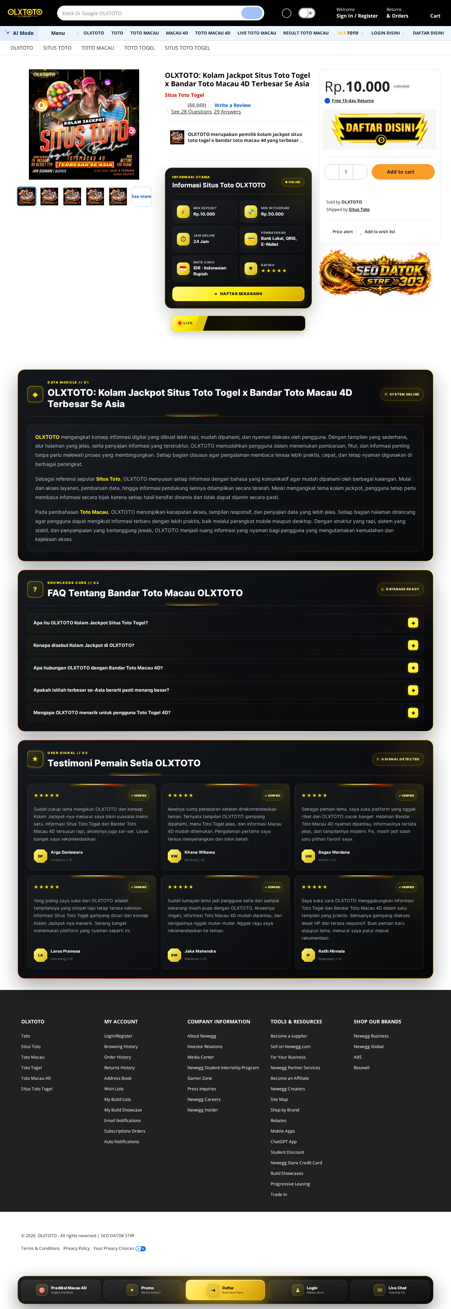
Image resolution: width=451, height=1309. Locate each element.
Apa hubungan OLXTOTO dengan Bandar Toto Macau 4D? (98, 668)
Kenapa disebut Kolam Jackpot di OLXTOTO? (83, 645)
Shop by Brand (285, 1110)
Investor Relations (204, 1046)
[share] (148, 78)
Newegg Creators (288, 1089)
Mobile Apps (283, 1131)
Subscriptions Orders (125, 1131)
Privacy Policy (76, 1248)
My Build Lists (117, 1099)
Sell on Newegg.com (290, 1046)
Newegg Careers (204, 1099)
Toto (25, 1036)
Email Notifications (122, 1120)
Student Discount (287, 1152)
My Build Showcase (123, 1110)
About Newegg (201, 1036)
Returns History (119, 1068)
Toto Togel (31, 1068)
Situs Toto (108, 479)
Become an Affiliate (290, 1078)
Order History (117, 1057)
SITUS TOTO (57, 47)
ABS (358, 1057)
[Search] (251, 13)
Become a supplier (289, 1036)
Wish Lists (114, 1089)
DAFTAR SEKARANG (238, 293)
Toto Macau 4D (36, 1078)
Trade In (279, 1194)
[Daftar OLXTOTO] (380, 129)
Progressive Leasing (290, 1184)
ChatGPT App (284, 1142)
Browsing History (121, 1046)
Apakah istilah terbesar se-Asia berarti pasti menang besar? (101, 690)
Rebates (278, 1120)
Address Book (117, 1078)
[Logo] (25, 13)
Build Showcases (287, 1173)
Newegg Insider (202, 1110)
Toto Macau (94, 512)
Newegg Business (371, 1036)
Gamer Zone (199, 1078)
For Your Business (288, 1057)
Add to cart (401, 171)
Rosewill (362, 1068)
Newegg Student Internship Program (223, 1068)
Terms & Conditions (40, 1248)
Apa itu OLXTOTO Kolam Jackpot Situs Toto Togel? (90, 622)
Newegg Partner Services (295, 1068)
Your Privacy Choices (114, 1248)
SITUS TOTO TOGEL (187, 47)
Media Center (200, 1057)
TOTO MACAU (98, 47)
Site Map (279, 1099)
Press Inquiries (201, 1089)
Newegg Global (369, 1046)
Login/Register (118, 1036)
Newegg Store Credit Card (296, 1163)
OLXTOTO (22, 47)
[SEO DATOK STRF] (375, 272)
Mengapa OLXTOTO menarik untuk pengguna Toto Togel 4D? (102, 712)
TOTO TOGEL (139, 47)
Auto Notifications (121, 1142)
